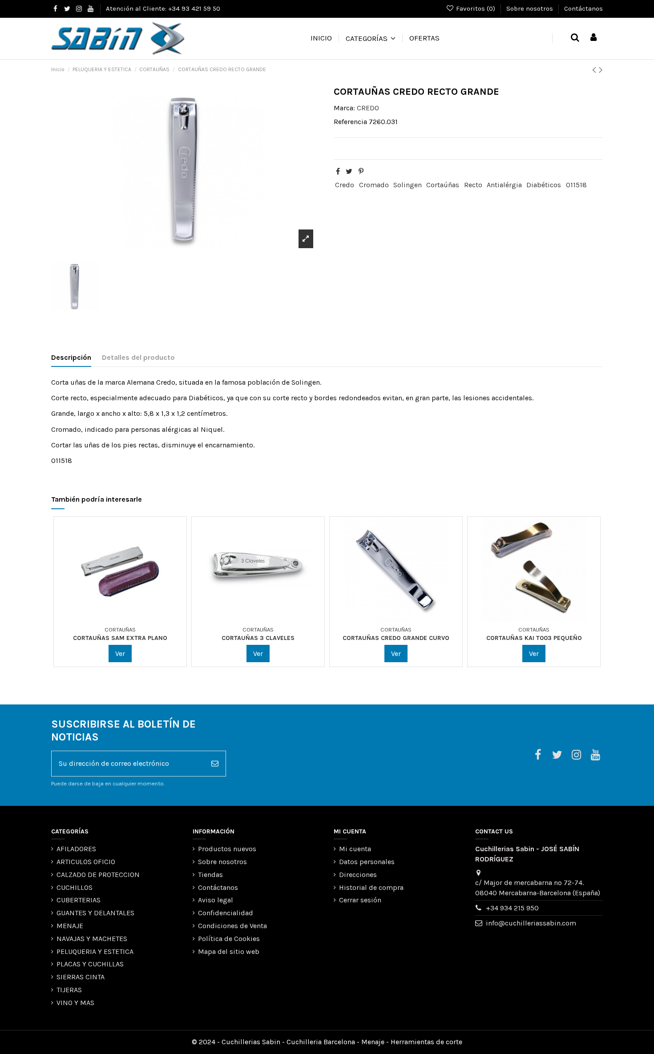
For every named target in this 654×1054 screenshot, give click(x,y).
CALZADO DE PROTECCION (98, 874)
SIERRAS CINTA (81, 977)
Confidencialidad (225, 913)
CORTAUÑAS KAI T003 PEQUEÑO (534, 638)
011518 (576, 185)
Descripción (71, 357)
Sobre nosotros (530, 8)
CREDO (368, 108)
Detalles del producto (138, 357)
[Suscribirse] (215, 763)
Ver (120, 653)
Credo (344, 185)
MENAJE (70, 925)
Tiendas (210, 874)
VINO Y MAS (75, 1002)
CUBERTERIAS (79, 900)
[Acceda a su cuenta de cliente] (593, 38)
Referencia (350, 121)
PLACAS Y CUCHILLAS (90, 964)
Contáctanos (583, 8)
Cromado (374, 185)
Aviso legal (215, 900)
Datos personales (367, 861)
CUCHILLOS (75, 887)
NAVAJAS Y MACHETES (92, 938)
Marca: (344, 108)
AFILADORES (76, 849)
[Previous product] (595, 70)
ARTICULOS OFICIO (86, 861)
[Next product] (601, 70)
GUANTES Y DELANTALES (95, 913)
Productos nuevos (227, 849)
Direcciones (358, 874)
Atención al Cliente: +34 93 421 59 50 (163, 8)
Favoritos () (475, 8)
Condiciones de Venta (232, 925)
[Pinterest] (361, 171)
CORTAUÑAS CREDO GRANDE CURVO (396, 638)
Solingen (407, 185)
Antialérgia (504, 185)
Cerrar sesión (360, 900)
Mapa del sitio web (228, 951)
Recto (473, 185)
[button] (370, 38)
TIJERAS (69, 990)
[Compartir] (338, 171)
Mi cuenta (355, 849)
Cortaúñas (442, 185)
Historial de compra (371, 887)
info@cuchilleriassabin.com (531, 923)
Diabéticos (543, 185)
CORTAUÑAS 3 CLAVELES (258, 638)
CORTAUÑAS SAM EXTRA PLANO (120, 638)
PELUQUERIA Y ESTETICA (95, 951)
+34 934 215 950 (512, 908)
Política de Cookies (229, 938)
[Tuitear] (349, 171)
